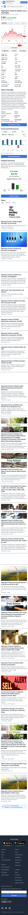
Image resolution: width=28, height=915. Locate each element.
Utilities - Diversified (6, 113)
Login (16, 852)
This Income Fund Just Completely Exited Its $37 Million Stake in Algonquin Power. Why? (12, 693)
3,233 (15, 117)
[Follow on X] (6, 908)
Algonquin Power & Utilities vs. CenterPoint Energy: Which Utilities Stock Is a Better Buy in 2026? (12, 648)
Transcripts (8, 202)
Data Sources (18, 860)
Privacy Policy (18, 880)
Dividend (3, 80)
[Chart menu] (25, 171)
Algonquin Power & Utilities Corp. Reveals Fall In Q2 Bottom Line (12, 406)
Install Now (23, 2)
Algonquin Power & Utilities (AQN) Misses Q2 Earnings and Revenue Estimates (12, 388)
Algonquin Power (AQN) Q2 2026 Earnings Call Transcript (11, 222)
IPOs (2, 854)
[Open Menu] (2, 6)
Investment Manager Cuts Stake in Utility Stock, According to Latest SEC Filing (13, 710)
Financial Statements (14, 156)
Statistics (23, 23)
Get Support (4, 872)
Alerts (14, 51)
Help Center (18, 865)
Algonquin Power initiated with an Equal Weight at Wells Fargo (12, 792)
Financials (10, 23)
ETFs (2, 857)
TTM (23, 131)
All (2, 202)
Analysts (16, 76)
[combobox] (17, 6)
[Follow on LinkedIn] (10, 908)
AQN (3, 757)
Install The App (5, 875)
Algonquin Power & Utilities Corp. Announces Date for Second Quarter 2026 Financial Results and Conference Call (13, 523)
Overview (4, 23)
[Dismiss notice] (1, 2)
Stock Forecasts (14, 196)
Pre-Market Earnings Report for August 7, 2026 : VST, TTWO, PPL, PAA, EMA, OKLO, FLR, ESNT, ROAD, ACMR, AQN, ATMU (13, 488)
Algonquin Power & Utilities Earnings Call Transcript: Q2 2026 (13, 302)
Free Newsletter (5, 869)
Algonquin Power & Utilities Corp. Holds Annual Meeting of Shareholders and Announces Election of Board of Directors (14, 615)
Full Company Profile (14, 124)
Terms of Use (18, 877)
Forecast (17, 23)
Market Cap (3, 54)
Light (4, 901)
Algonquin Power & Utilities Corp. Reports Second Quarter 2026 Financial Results (13, 471)
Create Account (19, 854)
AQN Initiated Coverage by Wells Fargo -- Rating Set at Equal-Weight (14, 764)
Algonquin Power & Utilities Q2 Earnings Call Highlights (11, 249)
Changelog (17, 857)
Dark (10, 901)
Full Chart (14, 47)
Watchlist (6, 51)
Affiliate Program (19, 883)
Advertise (17, 862)
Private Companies (6, 860)
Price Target (17, 80)
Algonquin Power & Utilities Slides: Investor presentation (12, 664)
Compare (23, 51)
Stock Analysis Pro (5, 867)
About (16, 872)
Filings (13, 202)
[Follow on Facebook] (2, 908)
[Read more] (10, 109)
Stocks (3, 852)
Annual (5, 131)
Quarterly (14, 131)
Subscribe (14, 895)
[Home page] (5, 6)
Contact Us (17, 875)
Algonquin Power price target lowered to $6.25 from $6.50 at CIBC (13, 583)
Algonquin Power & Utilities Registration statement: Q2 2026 (11, 320)
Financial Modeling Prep (17, 807)
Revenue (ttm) (4, 57)
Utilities (16, 113)
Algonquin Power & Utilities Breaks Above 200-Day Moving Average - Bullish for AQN (14, 540)
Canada (4, 14)
